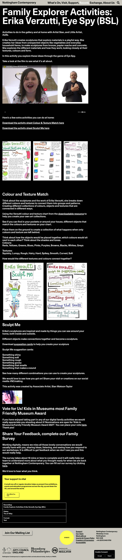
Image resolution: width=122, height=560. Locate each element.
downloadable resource (71, 214)
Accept (100, 556)
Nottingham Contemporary (19, 2)
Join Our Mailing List (17, 533)
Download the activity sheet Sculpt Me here (25, 128)
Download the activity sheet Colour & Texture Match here (33, 123)
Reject (109, 556)
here (84, 425)
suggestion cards (23, 344)
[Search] (117, 2)
